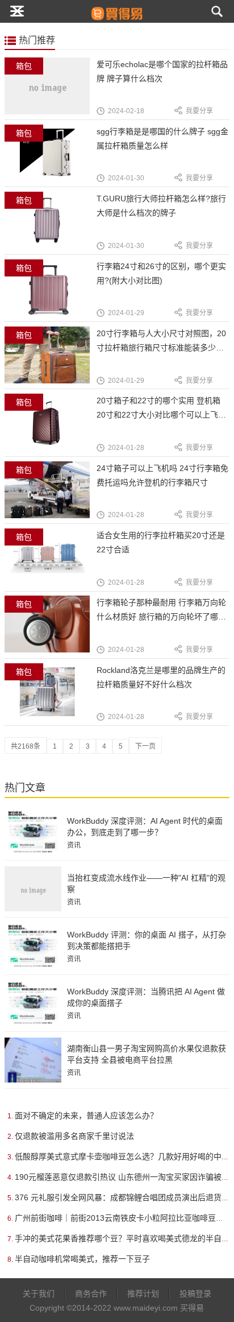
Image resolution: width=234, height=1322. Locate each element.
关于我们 (39, 1293)
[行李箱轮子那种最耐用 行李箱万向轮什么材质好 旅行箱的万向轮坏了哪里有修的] (51, 630)
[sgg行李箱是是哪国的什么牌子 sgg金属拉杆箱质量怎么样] (51, 159)
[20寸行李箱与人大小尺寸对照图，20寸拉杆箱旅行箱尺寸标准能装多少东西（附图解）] (51, 361)
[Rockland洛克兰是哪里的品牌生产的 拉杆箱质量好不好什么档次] (51, 698)
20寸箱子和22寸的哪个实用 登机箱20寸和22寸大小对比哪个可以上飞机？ (158, 414)
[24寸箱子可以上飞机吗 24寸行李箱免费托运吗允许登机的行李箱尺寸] (51, 496)
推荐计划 (143, 1293)
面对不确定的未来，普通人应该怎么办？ (86, 1115)
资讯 (74, 845)
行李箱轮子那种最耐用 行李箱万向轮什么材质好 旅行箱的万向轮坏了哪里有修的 (161, 616)
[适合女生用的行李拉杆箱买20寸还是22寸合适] (51, 563)
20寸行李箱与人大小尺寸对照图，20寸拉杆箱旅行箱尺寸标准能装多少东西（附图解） (161, 347)
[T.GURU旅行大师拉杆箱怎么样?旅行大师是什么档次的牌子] (51, 226)
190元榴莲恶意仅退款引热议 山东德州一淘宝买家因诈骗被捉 (122, 1176)
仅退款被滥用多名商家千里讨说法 (74, 1136)
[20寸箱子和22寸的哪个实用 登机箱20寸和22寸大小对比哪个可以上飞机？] (51, 428)
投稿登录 (195, 1293)
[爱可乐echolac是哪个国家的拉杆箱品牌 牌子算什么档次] (51, 92)
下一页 (145, 746)
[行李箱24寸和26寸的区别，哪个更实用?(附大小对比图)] (51, 294)
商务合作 (91, 1293)
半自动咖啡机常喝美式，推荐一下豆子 (82, 1258)
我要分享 (199, 111)
